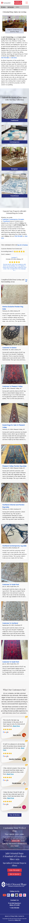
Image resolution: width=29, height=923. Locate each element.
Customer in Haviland (10, 623)
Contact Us (18, 1)
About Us (7, 916)
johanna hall (17, 807)
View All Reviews (14, 815)
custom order (16, 840)
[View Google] (12, 895)
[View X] (16, 895)
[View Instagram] (24, 895)
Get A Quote (14, 874)
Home (3, 7)
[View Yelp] (20, 895)
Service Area (11, 7)
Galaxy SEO (17, 920)
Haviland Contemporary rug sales (14, 546)
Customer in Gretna (9, 348)
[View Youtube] (4, 895)
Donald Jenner (16, 783)
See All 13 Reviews (22, 245)
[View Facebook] (8, 895)
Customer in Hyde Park (10, 584)
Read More (16, 726)
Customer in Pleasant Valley (12, 386)
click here (14, 57)
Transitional (14, 196)
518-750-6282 (18, 3)
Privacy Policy (14, 916)
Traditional (14, 120)
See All (26, 280)
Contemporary (14, 142)
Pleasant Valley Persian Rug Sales (14, 466)
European (14, 169)
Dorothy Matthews (15, 759)
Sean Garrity (17, 735)
